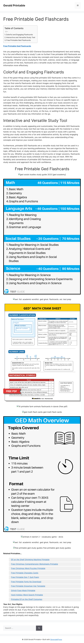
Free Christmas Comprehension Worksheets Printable (34, 564)
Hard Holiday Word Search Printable (27, 595)
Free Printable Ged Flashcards (18, 40)
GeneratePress (56, 639)
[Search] (39, 628)
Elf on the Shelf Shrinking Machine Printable (30, 560)
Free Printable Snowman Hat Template (28, 586)
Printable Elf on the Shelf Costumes (26, 599)
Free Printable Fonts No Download (26, 582)
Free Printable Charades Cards (24, 573)
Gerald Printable (14, 5)
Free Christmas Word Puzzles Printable (28, 568)
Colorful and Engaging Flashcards (19, 35)
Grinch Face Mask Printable (23, 590)
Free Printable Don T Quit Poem (25, 577)
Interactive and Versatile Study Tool (20, 37)
